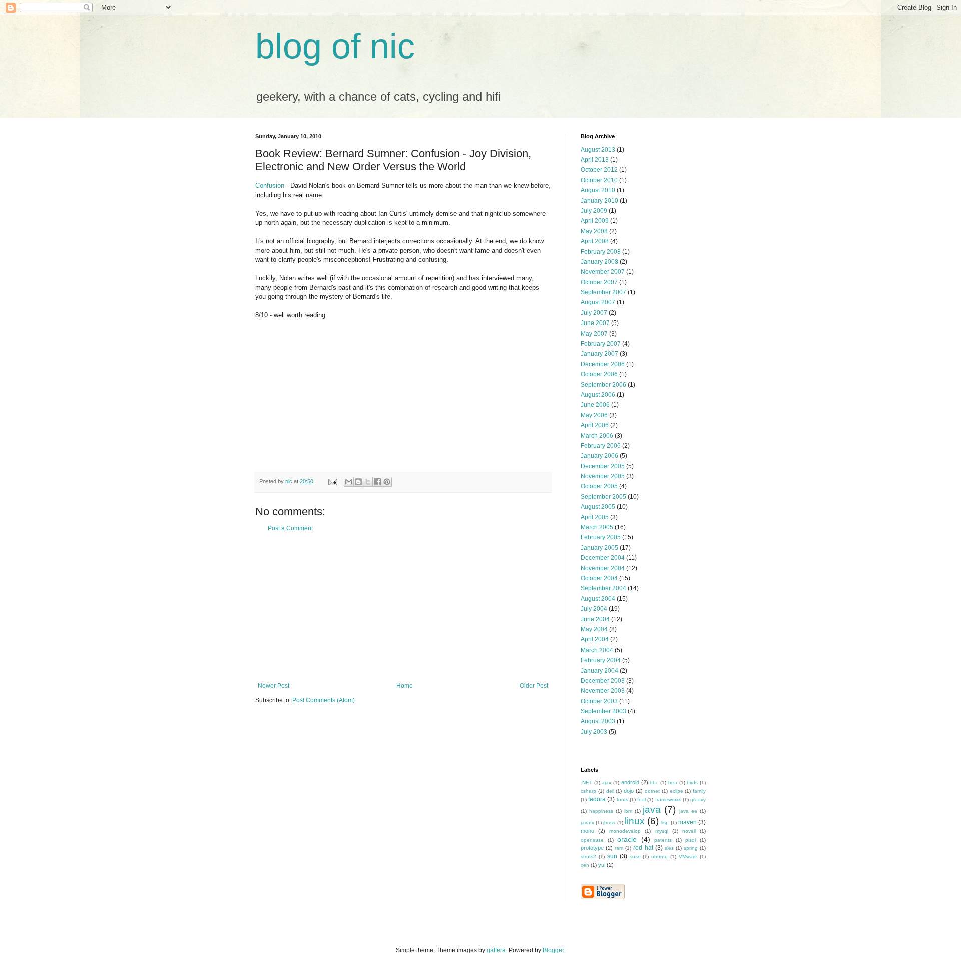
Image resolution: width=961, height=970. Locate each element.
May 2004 (594, 629)
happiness (601, 811)
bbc (654, 782)
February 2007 (601, 343)
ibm (628, 811)
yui (601, 865)
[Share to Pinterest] (387, 482)
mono (587, 831)
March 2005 (597, 527)
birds (692, 782)
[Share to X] (368, 482)
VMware (688, 856)
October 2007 (599, 282)
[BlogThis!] (358, 482)
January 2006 (599, 455)
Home (404, 685)
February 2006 (601, 445)
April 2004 (595, 639)
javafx (587, 822)
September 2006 (603, 384)
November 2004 (603, 568)
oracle (627, 839)
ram (619, 848)
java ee (688, 811)
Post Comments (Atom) (323, 700)
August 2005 (598, 506)
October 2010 (599, 180)
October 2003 (599, 701)
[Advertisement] (403, 607)
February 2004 (601, 660)
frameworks (668, 799)
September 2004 (603, 588)
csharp (588, 791)
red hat (643, 847)
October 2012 (599, 169)
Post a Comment (290, 528)
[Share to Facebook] (377, 482)
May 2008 (594, 231)
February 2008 (601, 251)
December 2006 (603, 364)
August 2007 (598, 302)
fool (641, 799)
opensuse (592, 840)
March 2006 (597, 435)
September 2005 (603, 496)
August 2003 (598, 721)
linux (635, 821)
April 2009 (595, 220)
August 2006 (598, 394)
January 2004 (599, 670)
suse (635, 856)
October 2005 (599, 486)
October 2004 (599, 578)
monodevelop (625, 831)
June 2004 (595, 619)
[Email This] (349, 482)
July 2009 (594, 210)
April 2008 (595, 241)
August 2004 (598, 598)
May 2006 (594, 415)
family (699, 791)
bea (672, 782)
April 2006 (595, 425)
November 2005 (603, 476)
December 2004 (603, 557)
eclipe (676, 791)
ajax (606, 782)
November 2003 (603, 690)
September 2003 (603, 711)
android (630, 782)
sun (612, 856)
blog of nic (335, 46)
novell (689, 831)
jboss (609, 822)
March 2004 (597, 650)
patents (663, 840)
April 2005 (595, 517)
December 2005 (603, 466)
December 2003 (603, 680)
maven (687, 822)
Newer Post (273, 685)
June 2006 (595, 404)
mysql (661, 831)
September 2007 (603, 292)
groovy (698, 799)
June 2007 (595, 323)
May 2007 (594, 333)
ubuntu (659, 856)
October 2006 (599, 374)
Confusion (269, 185)
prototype (592, 848)
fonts (622, 799)
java (652, 809)
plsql (690, 840)
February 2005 (601, 537)
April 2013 (595, 159)
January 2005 (599, 547)
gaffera (496, 950)
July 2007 (594, 312)
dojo (629, 791)
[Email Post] (332, 481)
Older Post (534, 685)
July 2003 (594, 731)
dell (610, 791)
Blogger (553, 950)
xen (585, 865)
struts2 (588, 856)
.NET (586, 782)
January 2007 (599, 353)
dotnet (652, 791)
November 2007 (603, 271)
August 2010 (598, 190)
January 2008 (599, 261)
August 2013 (598, 149)
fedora (597, 799)
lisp (665, 822)
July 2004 (594, 608)
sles (669, 848)
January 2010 (599, 200)
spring (691, 848)
